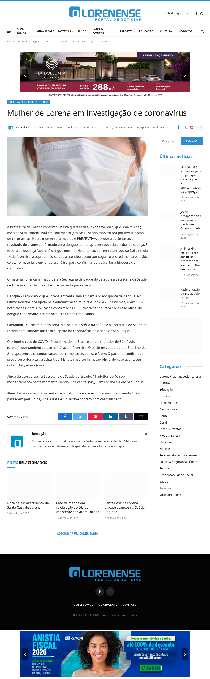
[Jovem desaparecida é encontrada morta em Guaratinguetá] (168, 215)
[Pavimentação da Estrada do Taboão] (168, 293)
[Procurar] (202, 31)
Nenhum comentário (127, 127)
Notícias (64, 31)
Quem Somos (21, 31)
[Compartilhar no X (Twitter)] (185, 127)
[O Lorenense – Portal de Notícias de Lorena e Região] (105, 13)
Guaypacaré (45, 31)
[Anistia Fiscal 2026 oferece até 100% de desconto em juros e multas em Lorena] (168, 252)
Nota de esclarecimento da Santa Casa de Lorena (28, 505)
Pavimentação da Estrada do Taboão (190, 293)
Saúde (81, 31)
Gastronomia (168, 409)
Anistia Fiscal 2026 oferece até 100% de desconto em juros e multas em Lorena (190, 259)
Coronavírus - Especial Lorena (29, 101)
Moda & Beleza (170, 435)
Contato (130, 605)
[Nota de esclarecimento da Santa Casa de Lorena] (29, 485)
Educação (146, 31)
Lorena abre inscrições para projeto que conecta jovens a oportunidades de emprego (190, 179)
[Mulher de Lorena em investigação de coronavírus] (77, 215)
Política (164, 468)
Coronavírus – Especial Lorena (180, 376)
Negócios (185, 31)
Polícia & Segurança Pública (179, 462)
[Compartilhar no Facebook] (178, 127)
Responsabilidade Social (176, 475)
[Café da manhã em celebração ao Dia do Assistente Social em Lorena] (77, 485)
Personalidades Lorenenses (178, 455)
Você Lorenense (170, 495)
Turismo (165, 488)
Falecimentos (169, 403)
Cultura (166, 31)
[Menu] (9, 31)
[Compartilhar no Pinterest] (191, 127)
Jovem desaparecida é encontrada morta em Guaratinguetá (191, 220)
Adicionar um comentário (77, 533)
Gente (164, 416)
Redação (25, 127)
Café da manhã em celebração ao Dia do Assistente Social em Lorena (77, 507)
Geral (163, 422)
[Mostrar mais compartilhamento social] (199, 127)
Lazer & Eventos (98, 31)
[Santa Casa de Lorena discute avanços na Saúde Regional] (126, 485)
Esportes (126, 31)
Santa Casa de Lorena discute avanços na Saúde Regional (125, 507)
